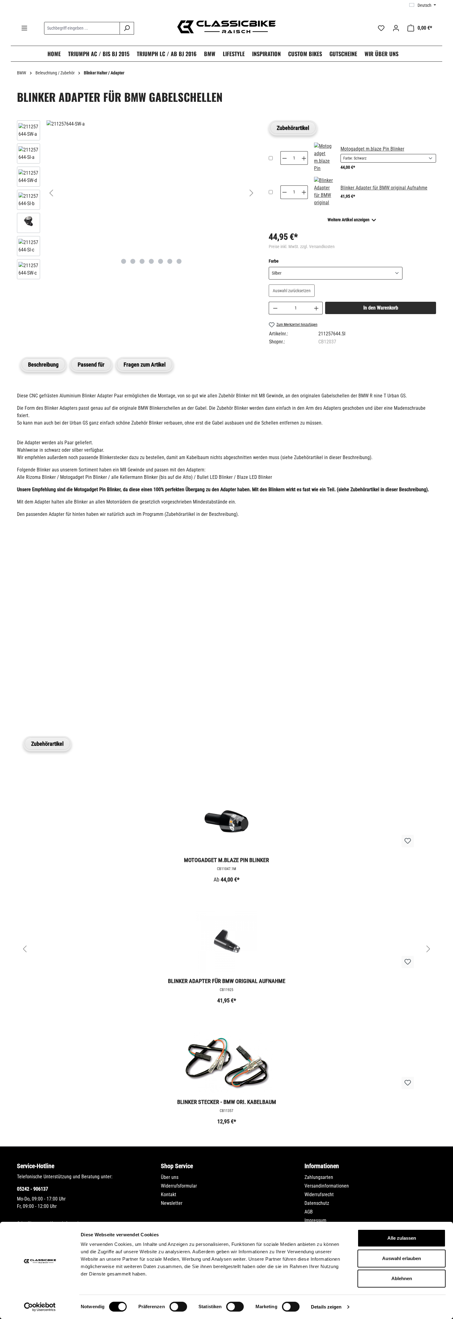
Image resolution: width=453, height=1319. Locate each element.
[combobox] (82, 28)
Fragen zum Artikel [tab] (144, 364)
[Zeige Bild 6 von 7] (169, 261)
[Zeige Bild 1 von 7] (123, 261)
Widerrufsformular (179, 1186)
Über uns (169, 1177)
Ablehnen (401, 1278)
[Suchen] (127, 28)
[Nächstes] (251, 193)
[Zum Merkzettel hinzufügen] (408, 841)
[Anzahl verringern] (275, 308)
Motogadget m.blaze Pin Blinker (372, 149)
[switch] (178, 1307)
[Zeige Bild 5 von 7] (160, 261)
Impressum (315, 1220)
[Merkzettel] (381, 28)
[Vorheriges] (51, 193)
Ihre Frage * (32, 613)
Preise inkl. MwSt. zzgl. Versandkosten (302, 246)
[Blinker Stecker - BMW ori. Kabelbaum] (226, 1063)
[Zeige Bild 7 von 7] (179, 261)
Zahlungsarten (318, 1177)
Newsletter (171, 1203)
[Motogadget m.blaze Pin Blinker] (323, 158)
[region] (137, 201)
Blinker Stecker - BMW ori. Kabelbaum (226, 1102)
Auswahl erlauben (401, 1258)
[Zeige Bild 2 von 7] (132, 261)
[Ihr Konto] (396, 28)
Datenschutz (316, 1203)
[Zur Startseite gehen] (226, 26)
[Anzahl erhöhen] (316, 308)
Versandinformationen (326, 1186)
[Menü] (24, 28)
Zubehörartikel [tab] (293, 128)
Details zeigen (326, 1306)
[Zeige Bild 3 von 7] (142, 261)
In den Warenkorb (380, 308)
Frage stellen (46, 704)
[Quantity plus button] (304, 158)
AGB (308, 1212)
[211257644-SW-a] (151, 124)
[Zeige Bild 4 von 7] (151, 261)
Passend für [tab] (91, 364)
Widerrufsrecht (319, 1194)
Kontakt (168, 1194)
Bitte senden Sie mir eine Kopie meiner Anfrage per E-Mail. (86, 675)
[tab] (43, 365)
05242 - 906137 (32, 1189)
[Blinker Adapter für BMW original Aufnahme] (323, 192)
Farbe (274, 260)
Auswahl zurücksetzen (292, 290)
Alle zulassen (401, 1238)
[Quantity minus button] (284, 158)
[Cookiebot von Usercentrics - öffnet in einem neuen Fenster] (40, 1307)
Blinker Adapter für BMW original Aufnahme (384, 188)
